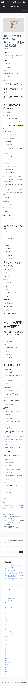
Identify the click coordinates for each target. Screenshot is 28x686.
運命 (6, 673)
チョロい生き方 (8, 605)
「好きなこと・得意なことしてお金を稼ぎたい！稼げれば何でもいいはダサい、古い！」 (13, 507)
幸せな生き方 (7, 642)
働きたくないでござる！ (10, 625)
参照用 (6, 627)
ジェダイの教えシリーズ (10, 598)
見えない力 (7, 666)
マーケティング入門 (9, 615)
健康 (6, 624)
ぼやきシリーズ (8, 613)
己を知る (6, 640)
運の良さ (6, 671)
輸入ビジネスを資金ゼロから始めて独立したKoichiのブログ (13, 4)
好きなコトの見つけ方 (9, 631)
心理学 (6, 644)
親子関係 (6, 667)
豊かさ (6, 669)
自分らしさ (7, 660)
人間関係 (6, 620)
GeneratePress (18, 684)
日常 (6, 649)
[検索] (21, 552)
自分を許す (7, 664)
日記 (6, 651)
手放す (6, 647)
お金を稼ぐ (7, 594)
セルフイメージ (8, 604)
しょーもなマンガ (8, 600)
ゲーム (6, 596)
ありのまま (7, 593)
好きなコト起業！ (9, 514)
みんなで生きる (8, 618)
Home (5, 526)
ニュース (6, 609)
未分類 (6, 653)
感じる (6, 646)
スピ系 (6, 602)
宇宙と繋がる (7, 636)
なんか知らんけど (8, 607)
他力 (6, 622)
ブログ (6, 611)
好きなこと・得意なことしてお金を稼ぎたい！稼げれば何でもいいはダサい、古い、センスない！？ (13, 522)
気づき (6, 657)
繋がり (6, 658)
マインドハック (8, 616)
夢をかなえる (7, 629)
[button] (10, 10)
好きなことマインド (9, 633)
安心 (6, 638)
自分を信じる (7, 662)
